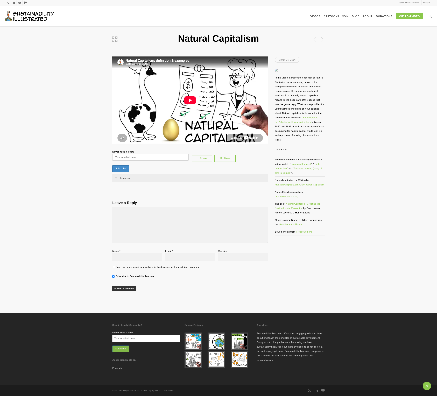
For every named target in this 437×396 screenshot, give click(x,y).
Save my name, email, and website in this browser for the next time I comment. (158, 267)
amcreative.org (265, 360)
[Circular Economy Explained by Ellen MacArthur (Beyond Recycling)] (218, 341)
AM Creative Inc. (266, 355)
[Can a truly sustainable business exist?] (195, 359)
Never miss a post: (123, 151)
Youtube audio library (290, 224)
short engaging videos (302, 333)
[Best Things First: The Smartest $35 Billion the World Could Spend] (195, 341)
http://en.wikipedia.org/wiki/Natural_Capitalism (299, 184)
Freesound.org (304, 231)
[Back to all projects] (114, 39)
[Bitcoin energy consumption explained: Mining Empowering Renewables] (218, 359)
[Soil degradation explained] (241, 359)
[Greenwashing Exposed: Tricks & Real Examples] (241, 341)
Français (117, 368)
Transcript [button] (125, 178)
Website (222, 251)
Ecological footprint (301, 164)
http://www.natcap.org (286, 196)
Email (169, 251)
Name (116, 251)
